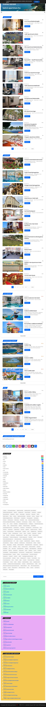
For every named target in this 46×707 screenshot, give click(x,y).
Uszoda (11, 561)
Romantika (5, 493)
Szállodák (6, 155)
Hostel (4, 477)
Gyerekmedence (16, 527)
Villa (4, 470)
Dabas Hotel (28, 249)
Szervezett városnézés (33, 554)
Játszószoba (34, 533)
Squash (35, 550)
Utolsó (32, 148)
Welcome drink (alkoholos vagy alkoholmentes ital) (11, 565)
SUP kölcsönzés (21, 552)
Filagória (30, 521)
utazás (15, 561)
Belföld (4, 481)
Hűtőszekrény (40, 531)
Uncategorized (6, 504)
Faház (4, 466)
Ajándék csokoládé (20, 510)
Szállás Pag (27, 345)
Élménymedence (14, 567)
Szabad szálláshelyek (30, 311)
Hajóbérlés (27, 529)
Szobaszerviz (5, 556)
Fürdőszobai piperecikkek (39, 523)
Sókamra (28, 558)
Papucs (19, 546)
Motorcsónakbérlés (21, 544)
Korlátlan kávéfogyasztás (14, 537)
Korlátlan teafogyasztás (23, 537)
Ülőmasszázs (5, 569)
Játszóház (29, 533)
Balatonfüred (28, 514)
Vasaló (31, 561)
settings (7, 2)
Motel (4, 479)
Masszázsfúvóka (6, 542)
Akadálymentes (20, 512)
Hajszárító (22, 529)
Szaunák (14, 554)
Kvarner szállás (28, 358)
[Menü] (1, 12)
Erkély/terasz (19, 521)
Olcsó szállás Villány (30, 392)
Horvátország (5, 472)
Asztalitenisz (34, 512)
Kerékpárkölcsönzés (19, 535)
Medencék (16, 542)
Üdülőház (5, 465)
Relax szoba (14, 548)
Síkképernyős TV (23, 558)
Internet (9, 533)
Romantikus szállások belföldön (33, 323)
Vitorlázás (23, 563)
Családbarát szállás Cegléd (32, 405)
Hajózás (40, 529)
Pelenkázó (38, 546)
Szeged (18, 554)
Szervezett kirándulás (24, 554)
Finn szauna (39, 521)
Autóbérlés (39, 512)
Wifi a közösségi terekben (35, 565)
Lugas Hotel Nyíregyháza (31, 172)
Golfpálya (20, 525)
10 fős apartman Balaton (11, 510)
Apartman (5, 456)
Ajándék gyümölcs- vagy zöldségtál (30, 510)
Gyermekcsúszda (35, 527)
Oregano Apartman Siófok (32, 137)
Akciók (4, 500)
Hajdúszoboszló (16, 529)
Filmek (34, 521)
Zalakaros (4, 567)
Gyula (41, 527)
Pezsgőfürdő (5, 548)
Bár (41, 516)
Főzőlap (4, 525)
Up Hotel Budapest (29, 211)
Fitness (4, 523)
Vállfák (36, 563)
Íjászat (28, 567)
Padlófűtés (14, 546)
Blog (4, 459)
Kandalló (7, 535)
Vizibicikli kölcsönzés (30, 563)
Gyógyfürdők (5, 495)
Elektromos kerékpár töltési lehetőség (9, 521)
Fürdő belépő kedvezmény (23, 523)
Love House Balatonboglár (32, 21)
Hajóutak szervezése (33, 529)
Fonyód (11, 523)
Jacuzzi (21, 533)
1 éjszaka (4, 510)
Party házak (5, 502)
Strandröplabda (5, 552)
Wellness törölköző (24, 565)
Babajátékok (12, 514)
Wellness (4, 484)
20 (25, 148)
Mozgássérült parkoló (28, 544)
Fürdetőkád (15, 523)
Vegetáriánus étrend (36, 561)
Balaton (4, 490)
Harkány (4, 531)
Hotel (4, 463)
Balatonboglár (22, 514)
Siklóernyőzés (21, 550)
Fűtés (8, 525)
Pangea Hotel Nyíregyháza (32, 185)
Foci (7, 523)
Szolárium (15, 556)
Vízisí (40, 563)
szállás (20, 556)
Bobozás (14, 516)
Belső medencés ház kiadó (32, 298)
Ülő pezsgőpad (11, 569)
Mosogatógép (9, 544)
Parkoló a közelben (32, 546)
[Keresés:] (44, 12)
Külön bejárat (40, 537)
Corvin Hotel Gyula (29, 275)
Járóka (25, 533)
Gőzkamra (4, 529)
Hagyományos (10, 529)
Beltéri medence (5, 516)
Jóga (4, 535)
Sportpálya (30, 550)
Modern (4, 544)
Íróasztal (32, 567)
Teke (39, 558)
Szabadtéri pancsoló (37, 552)
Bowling (33, 516)
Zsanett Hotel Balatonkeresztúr (33, 159)
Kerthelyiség (13, 535)
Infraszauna (5, 533)
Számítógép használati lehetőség (27, 556)
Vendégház (5, 457)
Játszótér (39, 533)
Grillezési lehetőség (26, 525)
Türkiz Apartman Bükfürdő (32, 85)
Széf (35, 556)
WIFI (28, 565)
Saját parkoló (40, 548)
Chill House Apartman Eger (32, 73)
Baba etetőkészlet (6, 514)
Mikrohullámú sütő (29, 542)
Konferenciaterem (35, 535)
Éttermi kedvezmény (22, 567)
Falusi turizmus (6, 468)
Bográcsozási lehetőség (21, 516)
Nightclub (41, 544)
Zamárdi (9, 567)
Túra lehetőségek (6, 561)
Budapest (37, 516)
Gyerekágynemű (28, 527)
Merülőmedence (22, 542)
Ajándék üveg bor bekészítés (7, 512)
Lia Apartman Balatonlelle (32, 98)
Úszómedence (37, 567)
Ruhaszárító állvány (20, 548)
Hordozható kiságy (18, 531)
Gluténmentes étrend (14, 525)
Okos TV (10, 546)
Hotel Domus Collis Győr (31, 198)
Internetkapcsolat (15, 533)
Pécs (9, 548)
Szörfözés (13, 558)
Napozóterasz (36, 544)
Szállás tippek (5, 499)
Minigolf (39, 542)
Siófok (26, 550)
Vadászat (19, 561)
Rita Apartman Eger (30, 111)
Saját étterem (15, 550)
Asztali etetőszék (27, 512)
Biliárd (11, 516)
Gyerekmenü (22, 527)
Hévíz (28, 531)
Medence (11, 542)
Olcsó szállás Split (29, 370)
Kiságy (30, 535)
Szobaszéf (10, 556)
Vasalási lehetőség (25, 561)
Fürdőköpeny (31, 523)
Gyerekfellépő (33, 525)
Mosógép (14, 544)
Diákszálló (5, 475)
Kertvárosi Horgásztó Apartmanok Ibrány (30, 125)
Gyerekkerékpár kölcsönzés (7, 527)
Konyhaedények (5, 537)
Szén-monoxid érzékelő (7, 558)
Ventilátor (4, 563)
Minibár (35, 542)
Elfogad (36, 1)
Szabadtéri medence (29, 552)
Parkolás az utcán (25, 546)
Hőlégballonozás (33, 531)
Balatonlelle (33, 514)
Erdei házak (5, 486)
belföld (38, 514)
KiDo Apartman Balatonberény (33, 47)
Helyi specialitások (10, 531)
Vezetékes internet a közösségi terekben (14, 563)
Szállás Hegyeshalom (30, 418)
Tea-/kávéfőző (34, 558)
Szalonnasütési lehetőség (7, 554)
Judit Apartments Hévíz (31, 34)
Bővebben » (27, 26)
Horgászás (24, 531)
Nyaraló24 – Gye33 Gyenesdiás (33, 60)
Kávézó (35, 537)
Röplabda (26, 548)
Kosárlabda (30, 537)
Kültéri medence (6, 488)
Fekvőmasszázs (24, 521)
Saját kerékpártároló (33, 548)
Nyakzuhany (5, 546)
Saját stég (10, 550)
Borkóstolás (29, 516)
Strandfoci (39, 550)
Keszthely (25, 535)
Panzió (4, 461)
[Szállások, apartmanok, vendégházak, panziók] (23, 5)
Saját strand (5, 550)
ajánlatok (15, 512)
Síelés (18, 558)
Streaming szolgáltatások (14, 552)
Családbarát (5, 497)
